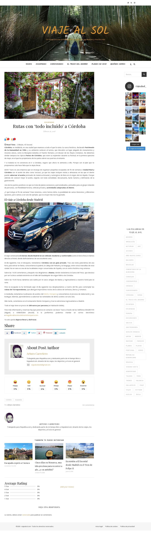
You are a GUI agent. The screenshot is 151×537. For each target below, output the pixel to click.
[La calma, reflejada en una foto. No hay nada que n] (128, 123)
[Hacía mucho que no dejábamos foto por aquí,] (128, 109)
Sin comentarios (88, 405)
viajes (128, 390)
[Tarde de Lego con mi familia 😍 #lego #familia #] (128, 95)
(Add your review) (67, 487)
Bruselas (130, 265)
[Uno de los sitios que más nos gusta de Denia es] (135, 137)
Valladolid (131, 385)
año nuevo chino (133, 255)
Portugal (130, 350)
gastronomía (132, 327)
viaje (142, 385)
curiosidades (132, 290)
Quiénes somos (118, 64)
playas (139, 345)
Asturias (130, 246)
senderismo (131, 371)
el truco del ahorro (135, 299)
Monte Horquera (50, 294)
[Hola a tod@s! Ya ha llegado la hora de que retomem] (135, 102)
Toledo (129, 376)
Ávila (138, 394)
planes (129, 345)
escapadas (18, 400)
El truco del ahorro (77, 64)
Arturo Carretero (37, 353)
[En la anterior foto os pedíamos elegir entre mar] (128, 116)
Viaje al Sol (75, 31)
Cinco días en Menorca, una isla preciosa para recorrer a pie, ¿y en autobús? (48, 466)
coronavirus (131, 281)
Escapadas (41, 64)
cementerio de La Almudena (133, 270)
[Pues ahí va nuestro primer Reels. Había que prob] (135, 123)
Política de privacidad (127, 526)
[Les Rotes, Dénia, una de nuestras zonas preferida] (135, 130)
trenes (129, 380)
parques (140, 341)
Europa (129, 313)
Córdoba (9, 400)
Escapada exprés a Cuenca (17, 463)
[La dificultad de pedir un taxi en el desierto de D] (142, 109)
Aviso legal (99, 526)
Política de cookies (111, 526)
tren (139, 376)
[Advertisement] (137, 189)
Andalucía (130, 242)
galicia (129, 322)
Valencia (139, 380)
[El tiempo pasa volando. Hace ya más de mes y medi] (128, 130)
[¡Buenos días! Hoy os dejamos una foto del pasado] (128, 102)
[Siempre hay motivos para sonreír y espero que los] (142, 102)
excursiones (131, 318)
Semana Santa (132, 367)
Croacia (129, 286)
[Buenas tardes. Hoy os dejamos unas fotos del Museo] (142, 95)
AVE (139, 246)
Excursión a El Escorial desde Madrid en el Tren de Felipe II (79, 465)
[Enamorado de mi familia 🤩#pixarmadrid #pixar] (135, 95)
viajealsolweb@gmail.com (40, 365)
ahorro (129, 237)
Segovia (129, 362)
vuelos (129, 394)
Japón (128, 336)
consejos (130, 276)
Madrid (138, 336)
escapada (130, 304)
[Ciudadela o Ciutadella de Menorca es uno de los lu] (128, 137)
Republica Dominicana (131, 356)
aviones (129, 251)
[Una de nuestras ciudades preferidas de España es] (142, 123)
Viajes (29, 64)
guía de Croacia (133, 332)
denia (140, 295)
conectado (26, 515)
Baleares (130, 260)
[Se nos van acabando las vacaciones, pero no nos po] (142, 130)
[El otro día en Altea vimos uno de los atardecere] (142, 116)
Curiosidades (56, 64)
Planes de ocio (99, 64)
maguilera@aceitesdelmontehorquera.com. (22, 315)
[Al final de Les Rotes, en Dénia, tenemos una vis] (135, 116)
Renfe (141, 350)
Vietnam (138, 390)
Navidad (129, 341)
